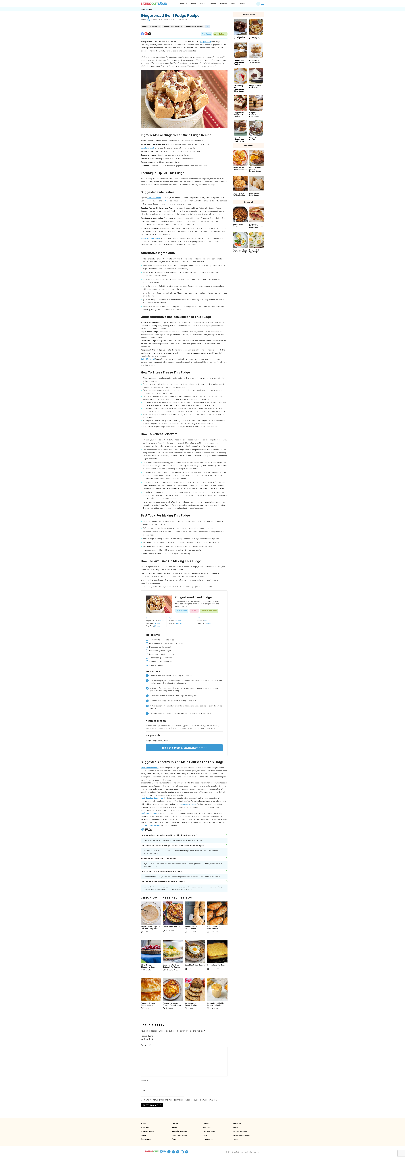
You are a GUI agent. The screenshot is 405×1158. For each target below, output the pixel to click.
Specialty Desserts (179, 1131)
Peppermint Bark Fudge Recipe (239, 114)
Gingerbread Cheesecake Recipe (239, 62)
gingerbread (205, 42)
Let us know (190, 748)
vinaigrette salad (152, 825)
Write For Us (206, 1127)
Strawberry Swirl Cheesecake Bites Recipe (239, 88)
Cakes (202, 4)
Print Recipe (206, 34)
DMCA (204, 1135)
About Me (205, 1123)
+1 (208, 27)
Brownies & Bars (147, 1131)
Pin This (194, 611)
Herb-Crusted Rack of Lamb (153, 798)
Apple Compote (154, 198)
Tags (174, 1139)
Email (144, 1090)
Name (144, 1081)
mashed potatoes (188, 804)
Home (143, 9)
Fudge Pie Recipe (253, 138)
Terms (235, 1139)
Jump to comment (209, 611)
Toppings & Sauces (179, 1135)
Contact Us (237, 1123)
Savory (242, 4)
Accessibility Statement (242, 1135)
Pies (233, 4)
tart (164, 201)
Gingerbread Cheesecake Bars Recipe (254, 114)
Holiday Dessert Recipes (173, 27)
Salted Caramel (148, 359)
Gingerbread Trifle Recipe (254, 61)
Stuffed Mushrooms (150, 768)
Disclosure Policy (208, 1131)
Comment (146, 1045)
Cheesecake (146, 1139)
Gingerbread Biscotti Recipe (255, 38)
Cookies (213, 4)
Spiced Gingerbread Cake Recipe (239, 139)
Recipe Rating (147, 1036)
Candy (149, 9)
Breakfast (183, 4)
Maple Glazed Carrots (150, 238)
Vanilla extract (147, 148)
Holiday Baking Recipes (151, 27)
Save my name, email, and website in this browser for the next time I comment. (180, 1100)
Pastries (223, 4)
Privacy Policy (207, 1139)
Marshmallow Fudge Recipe (239, 38)
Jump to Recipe (220, 34)
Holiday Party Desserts (194, 27)
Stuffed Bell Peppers (150, 813)
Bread (193, 4)
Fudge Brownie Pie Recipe (255, 86)
